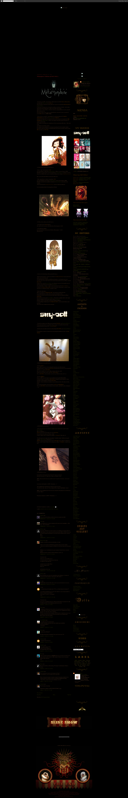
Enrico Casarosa (76, 345)
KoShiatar (42, 529)
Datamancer (75, 450)
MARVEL (85, 292)
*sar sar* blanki (76, 629)
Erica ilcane (75, 457)
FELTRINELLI (81, 180)
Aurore (74, 327)
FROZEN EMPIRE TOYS (82, 223)
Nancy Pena (75, 502)
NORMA (80, 183)
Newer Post (39, 694)
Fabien (74, 349)
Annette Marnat (76, 324)
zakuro (74, 612)
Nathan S (74, 392)
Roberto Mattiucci (76, 408)
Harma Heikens (76, 470)
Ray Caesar (75, 507)
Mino (41, 653)
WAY (78, 245)
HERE (75, 171)
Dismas (41, 664)
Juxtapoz (74, 480)
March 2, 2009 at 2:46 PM (46, 651)
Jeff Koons (75, 475)
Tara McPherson (76, 515)
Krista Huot (75, 484)
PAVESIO (75, 181)
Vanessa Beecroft (76, 421)
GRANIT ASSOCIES (76, 206)
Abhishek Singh (76, 311)
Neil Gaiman (75, 504)
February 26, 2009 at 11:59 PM (47, 518)
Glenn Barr (75, 465)
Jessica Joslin (75, 478)
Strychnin (75, 561)
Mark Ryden (75, 495)
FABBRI (86, 264)
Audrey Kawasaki (76, 441)
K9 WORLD (80, 289)
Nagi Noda (75, 501)
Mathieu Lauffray (76, 382)
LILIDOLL (42, 645)
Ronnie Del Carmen (76, 409)
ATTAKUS (80, 222)
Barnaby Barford (76, 443)
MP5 (74, 389)
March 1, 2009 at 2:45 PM (46, 604)
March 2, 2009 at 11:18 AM (46, 636)
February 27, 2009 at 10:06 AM (47, 570)
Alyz (74, 318)
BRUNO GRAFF (76, 205)
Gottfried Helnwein (76, 467)
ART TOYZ (75, 222)
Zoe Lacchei (75, 425)
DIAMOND (86, 177)
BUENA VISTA (83, 261)
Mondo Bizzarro (76, 557)
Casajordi (74, 334)
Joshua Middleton (76, 364)
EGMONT (81, 243)
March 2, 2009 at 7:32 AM (46, 627)
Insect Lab (75, 473)
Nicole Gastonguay (76, 630)
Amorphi (74, 320)
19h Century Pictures (76, 586)
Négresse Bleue (75, 401)
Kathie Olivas (75, 481)
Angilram (42, 515)
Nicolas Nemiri (75, 395)
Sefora (74, 412)
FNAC (85, 178)
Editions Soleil (44, 103)
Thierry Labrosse (76, 416)
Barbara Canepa (43, 540)
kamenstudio (75, 368)
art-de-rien (75, 536)
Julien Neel (75, 365)
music (78, 664)
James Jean (75, 474)
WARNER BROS (79, 293)
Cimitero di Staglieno (77, 575)
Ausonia (74, 328)
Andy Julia (75, 322)
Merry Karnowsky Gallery (77, 556)
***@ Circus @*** (76, 574)
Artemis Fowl (54, 284)
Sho (74, 415)
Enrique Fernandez (76, 348)
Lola (74, 485)
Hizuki (74, 609)
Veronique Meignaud (77, 422)
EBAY (90, 177)
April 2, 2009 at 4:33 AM (46, 690)
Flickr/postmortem (76, 589)
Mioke (74, 500)
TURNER (76, 294)
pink (76, 665)
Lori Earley (75, 487)
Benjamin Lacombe (76, 331)
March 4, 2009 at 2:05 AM (46, 661)
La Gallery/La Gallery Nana (78, 551)
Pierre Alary (75, 405)
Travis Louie (75, 517)
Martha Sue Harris (76, 497)
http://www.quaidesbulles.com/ (80, 118)
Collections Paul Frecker (77, 587)
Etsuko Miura (75, 605)
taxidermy (84, 665)
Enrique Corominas (76, 347)
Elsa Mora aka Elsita (76, 455)
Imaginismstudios (76, 361)
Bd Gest (74, 625)
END (89, 661)
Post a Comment (40, 692)
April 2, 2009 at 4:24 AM (46, 681)
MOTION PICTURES (77, 286)
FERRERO (83, 264)
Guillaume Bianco (40, 105)
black (84, 660)
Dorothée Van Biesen (76, 342)
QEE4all (74, 406)
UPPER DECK (88, 239)
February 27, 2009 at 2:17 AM (47, 526)
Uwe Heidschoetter (76, 419)
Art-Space (75, 537)
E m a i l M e (82, 78)
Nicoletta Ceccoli (76, 396)
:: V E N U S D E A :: (78, 673)
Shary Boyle (75, 512)
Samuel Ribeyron (76, 411)
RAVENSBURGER (82, 253)
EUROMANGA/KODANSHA (84, 182)
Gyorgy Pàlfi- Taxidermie (77, 468)
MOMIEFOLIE (76, 224)
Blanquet (74, 444)
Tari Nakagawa (75, 607)
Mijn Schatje (75, 386)
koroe (74, 369)
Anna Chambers (76, 440)
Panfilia (74, 402)
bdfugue (74, 626)
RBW (79, 264)
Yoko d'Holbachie (76, 518)
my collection (50, 509)
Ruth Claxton (75, 510)
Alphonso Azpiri (76, 437)
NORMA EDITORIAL (81, 284)
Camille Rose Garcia (76, 446)
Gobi (74, 357)
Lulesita (74, 490)
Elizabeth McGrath (76, 454)
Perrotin (74, 560)
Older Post (69, 694)
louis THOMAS (43, 620)
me (45, 509)
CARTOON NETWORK (86, 293)
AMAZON (81, 177)
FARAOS (80, 247)
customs (82, 661)
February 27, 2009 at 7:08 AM (47, 554)
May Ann (75, 498)
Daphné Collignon (76, 341)
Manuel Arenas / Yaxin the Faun (78, 376)
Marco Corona (75, 378)
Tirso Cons (75, 418)
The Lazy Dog (75, 563)
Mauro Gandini (39, 430)
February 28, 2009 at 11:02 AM (47, 597)
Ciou (74, 335)
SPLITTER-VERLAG (76, 252)
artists (42, 509)
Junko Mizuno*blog (76, 367)
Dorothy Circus (76, 544)
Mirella (41, 630)
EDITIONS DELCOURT (81, 238)
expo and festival (77, 662)
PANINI (74, 265)
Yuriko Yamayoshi (76, 606)
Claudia (41, 607)
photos (88, 664)
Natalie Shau (75, 391)
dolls (86, 661)
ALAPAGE (88, 178)
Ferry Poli (75, 351)
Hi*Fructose (75, 471)
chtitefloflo (42, 671)
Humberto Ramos (76, 359)
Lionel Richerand (76, 372)
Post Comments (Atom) (46, 697)
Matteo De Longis (76, 384)
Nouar (74, 505)
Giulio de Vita (75, 355)
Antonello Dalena (76, 325)
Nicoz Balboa (75, 398)
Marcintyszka (75, 493)
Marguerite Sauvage (76, 379)
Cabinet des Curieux (76, 542)
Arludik (74, 534)
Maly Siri (74, 375)
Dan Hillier (75, 340)
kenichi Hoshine (76, 483)
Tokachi (74, 610)
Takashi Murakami (76, 514)
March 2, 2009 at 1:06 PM (46, 642)
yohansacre (42, 638)
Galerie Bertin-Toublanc (77, 546)
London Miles (75, 553)
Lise (41, 581)
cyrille (41, 521)
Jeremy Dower (75, 477)
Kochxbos (75, 550)
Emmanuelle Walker (76, 344)
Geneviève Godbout (76, 464)
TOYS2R (81, 245)
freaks (83, 662)
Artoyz (74, 539)
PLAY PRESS (78, 266)
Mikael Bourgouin (76, 388)
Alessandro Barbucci (65, 323)
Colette (74, 543)
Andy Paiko (75, 438)
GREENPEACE (80, 241)
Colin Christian (75, 448)
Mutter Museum (76, 590)
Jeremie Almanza (59, 172)
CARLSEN (80, 250)
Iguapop (74, 549)
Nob (74, 399)
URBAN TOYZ (82, 224)
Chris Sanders (75, 447)
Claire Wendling (76, 337)
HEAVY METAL (79, 292)
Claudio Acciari (76, 338)
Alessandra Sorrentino (77, 315)
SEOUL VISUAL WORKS (81, 271)
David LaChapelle (76, 453)
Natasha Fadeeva (76, 628)
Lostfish (74, 374)
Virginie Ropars (76, 423)
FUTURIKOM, (79, 239)
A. (40, 587)
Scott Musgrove (76, 511)
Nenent (74, 394)
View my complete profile (85, 86)
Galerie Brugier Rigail (77, 547)
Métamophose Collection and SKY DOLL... (48, 76)
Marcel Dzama (75, 491)
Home (54, 694)
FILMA (79, 288)
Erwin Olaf (75, 458)
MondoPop (75, 559)
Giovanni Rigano (49, 283)
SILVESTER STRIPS (83, 276)
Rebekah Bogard (76, 508)
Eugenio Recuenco (76, 460)
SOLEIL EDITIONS (84, 237)
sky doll (56, 509)
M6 (83, 239)
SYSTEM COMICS (87, 283)
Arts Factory (75, 540)
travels (88, 665)
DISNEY (77, 261)
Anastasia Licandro (76, 321)
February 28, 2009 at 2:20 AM (47, 584)
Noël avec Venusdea (84, 674)
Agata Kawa (75, 312)
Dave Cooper (75, 451)
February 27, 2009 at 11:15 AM (47, 578)
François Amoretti (76, 352)
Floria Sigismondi (76, 463)
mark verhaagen (76, 381)
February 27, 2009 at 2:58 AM (47, 537)
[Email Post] (55, 506)
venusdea (80, 666)
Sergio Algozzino (76, 414)
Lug (74, 488)
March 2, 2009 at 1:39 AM (46, 617)
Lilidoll (74, 371)
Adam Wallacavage (76, 436)
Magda (74, 554)
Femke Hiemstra (76, 461)
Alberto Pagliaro (76, 314)
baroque (80, 660)
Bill (73, 332)
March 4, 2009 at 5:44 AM (46, 668)
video (84, 666)
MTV (79, 249)
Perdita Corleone (76, 404)
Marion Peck (75, 494)
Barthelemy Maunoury (77, 330)
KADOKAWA (75, 270)
